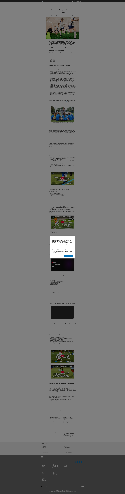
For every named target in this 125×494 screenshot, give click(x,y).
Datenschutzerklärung (55, 252)
